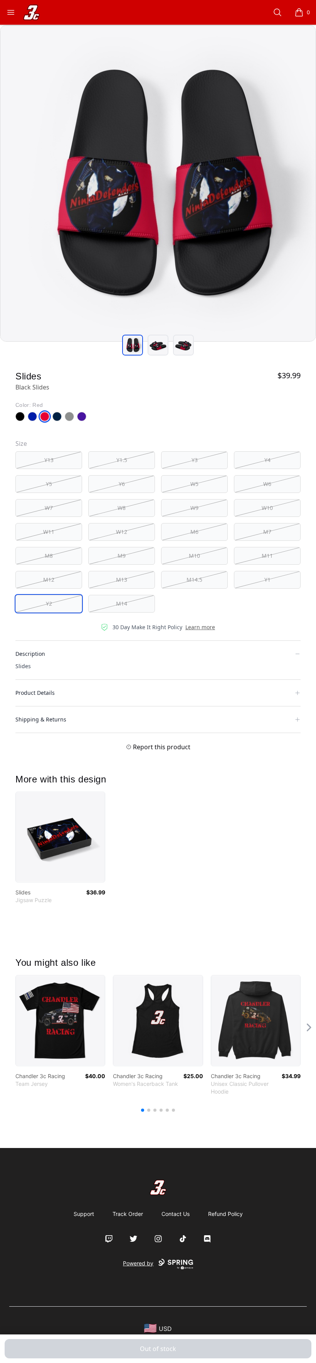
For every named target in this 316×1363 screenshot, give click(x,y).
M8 (49, 555)
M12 (48, 579)
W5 (194, 484)
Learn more (200, 627)
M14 (121, 603)
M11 (267, 555)
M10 (194, 555)
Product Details (35, 692)
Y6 (122, 484)
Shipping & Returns (40, 719)
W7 (49, 507)
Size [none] (21, 443)
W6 (267, 484)
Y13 (49, 460)
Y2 (49, 603)
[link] (60, 837)
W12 (121, 531)
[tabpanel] (158, 183)
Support (84, 1214)
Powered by (138, 1263)
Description (30, 653)
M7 (267, 531)
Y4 (267, 460)
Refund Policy (225, 1214)
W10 (267, 507)
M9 (122, 555)
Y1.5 (121, 460)
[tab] (132, 345)
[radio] (48, 460)
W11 (48, 531)
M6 (194, 531)
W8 (122, 507)
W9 (194, 507)
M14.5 (194, 579)
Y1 (267, 579)
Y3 (195, 460)
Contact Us (175, 1214)
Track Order (128, 1214)
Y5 (49, 484)
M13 (121, 579)
